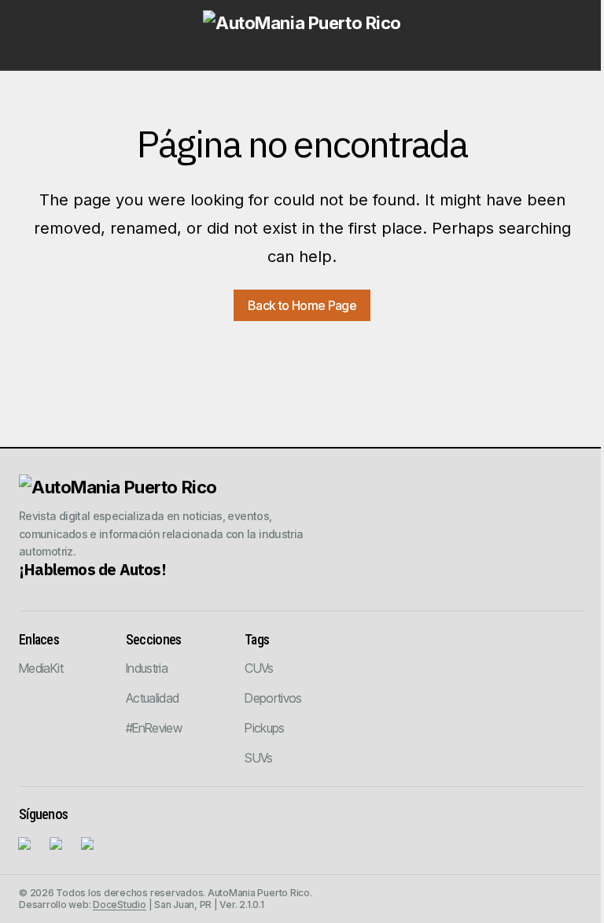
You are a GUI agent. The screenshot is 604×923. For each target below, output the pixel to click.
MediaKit (41, 668)
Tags (257, 639)
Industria (147, 668)
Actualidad (152, 698)
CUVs (259, 668)
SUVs (258, 758)
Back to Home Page (302, 305)
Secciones (154, 639)
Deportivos (273, 698)
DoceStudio (119, 904)
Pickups (265, 728)
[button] (33, 34)
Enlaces (39, 639)
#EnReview (154, 728)
